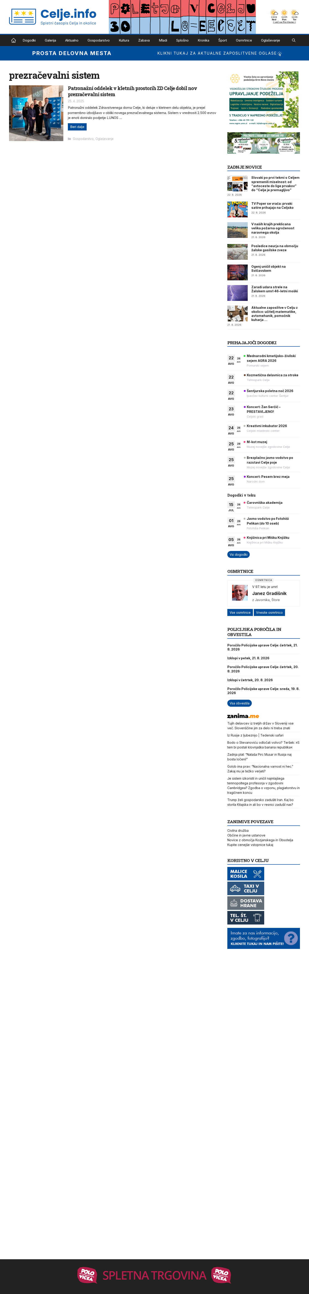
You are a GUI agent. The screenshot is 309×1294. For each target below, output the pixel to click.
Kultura (124, 40)
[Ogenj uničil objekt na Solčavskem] (237, 272)
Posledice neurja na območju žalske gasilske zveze (274, 248)
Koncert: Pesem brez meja (268, 477)
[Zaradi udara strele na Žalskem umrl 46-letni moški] (237, 293)
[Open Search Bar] (294, 40)
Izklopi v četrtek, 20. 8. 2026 (250, 680)
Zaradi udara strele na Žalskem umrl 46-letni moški (274, 289)
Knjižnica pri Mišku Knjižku (268, 537)
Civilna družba (238, 830)
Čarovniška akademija (265, 502)
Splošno (182, 40)
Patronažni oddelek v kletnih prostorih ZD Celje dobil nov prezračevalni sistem (132, 91)
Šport (222, 40)
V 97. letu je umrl (265, 587)
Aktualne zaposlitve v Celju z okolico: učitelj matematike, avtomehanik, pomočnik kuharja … (274, 314)
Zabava (144, 40)
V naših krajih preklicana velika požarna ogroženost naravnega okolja (272, 228)
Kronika (203, 40)
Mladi (163, 40)
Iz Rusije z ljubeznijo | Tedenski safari (255, 735)
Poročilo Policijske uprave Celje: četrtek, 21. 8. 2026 (262, 647)
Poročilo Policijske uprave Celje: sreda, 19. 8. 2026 (263, 691)
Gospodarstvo (99, 40)
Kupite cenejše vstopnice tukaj (250, 845)
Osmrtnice (244, 40)
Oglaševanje (270, 40)
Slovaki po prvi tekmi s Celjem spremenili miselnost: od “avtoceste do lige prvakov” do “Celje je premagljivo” (275, 184)
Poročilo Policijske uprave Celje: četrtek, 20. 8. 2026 (263, 669)
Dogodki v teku (241, 495)
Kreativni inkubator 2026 (267, 426)
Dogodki (29, 40)
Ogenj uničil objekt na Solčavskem (268, 268)
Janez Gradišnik (269, 593)
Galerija (50, 40)
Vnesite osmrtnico (269, 612)
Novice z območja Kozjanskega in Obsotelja (260, 840)
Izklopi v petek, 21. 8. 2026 (248, 658)
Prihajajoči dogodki (251, 342)
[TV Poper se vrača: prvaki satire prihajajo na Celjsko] (237, 209)
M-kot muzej (257, 442)
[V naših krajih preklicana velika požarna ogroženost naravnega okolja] (237, 230)
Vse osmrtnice (240, 612)
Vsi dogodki (238, 554)
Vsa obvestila (240, 703)
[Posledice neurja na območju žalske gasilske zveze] (237, 252)
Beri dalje (77, 127)
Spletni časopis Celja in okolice (13, 40)
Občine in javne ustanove (246, 835)
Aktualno (71, 40)
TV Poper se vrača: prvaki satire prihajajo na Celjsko (272, 205)
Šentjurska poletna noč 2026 (270, 391)
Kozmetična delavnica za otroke (272, 375)
